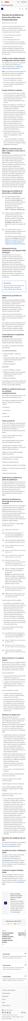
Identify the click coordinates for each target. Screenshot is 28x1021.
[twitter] (7, 1012)
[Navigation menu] (2, 2)
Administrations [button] (5, 996)
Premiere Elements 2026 (7, 5)
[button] (18, 2)
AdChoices (10, 1018)
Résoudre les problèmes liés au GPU (11, 846)
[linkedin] (10, 1012)
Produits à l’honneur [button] (6, 1005)
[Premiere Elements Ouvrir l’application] (26, 9)
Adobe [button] (3, 1002)
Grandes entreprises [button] (6, 993)
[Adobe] (7, 2)
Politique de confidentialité (6, 1016)
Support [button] (4, 999)
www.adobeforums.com (8, 860)
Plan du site (4, 1018)
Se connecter (23, 1)
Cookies (22, 1016)
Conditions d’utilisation (16, 1016)
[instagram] (5, 1012)
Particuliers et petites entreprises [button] (8, 990)
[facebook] (3, 1012)
